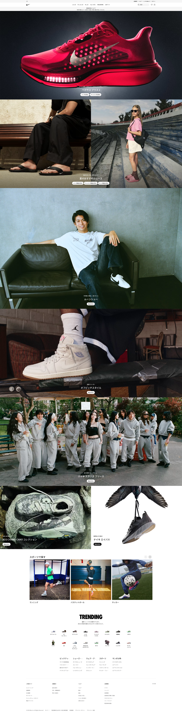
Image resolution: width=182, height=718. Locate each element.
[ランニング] (50, 581)
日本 (155, 683)
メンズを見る (84, 94)
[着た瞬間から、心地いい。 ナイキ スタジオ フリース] (91, 441)
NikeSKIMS (100, 4)
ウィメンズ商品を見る (90, 183)
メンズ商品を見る (77, 183)
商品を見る (91, 304)
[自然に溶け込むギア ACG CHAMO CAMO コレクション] (45, 517)
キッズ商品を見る (103, 183)
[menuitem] (141, 1)
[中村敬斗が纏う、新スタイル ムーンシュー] (91, 248)
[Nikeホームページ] (28, 5)
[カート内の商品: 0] (154, 4)
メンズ (74, 4)
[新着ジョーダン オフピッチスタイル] (91, 353)
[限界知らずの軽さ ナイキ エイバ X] (136, 517)
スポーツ (107, 4)
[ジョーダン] (27, 1)
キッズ (86, 4)
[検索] (138, 4)
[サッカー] (132, 581)
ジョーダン (93, 4)
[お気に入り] (151, 4)
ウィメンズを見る (95, 94)
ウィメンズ (80, 4)
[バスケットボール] (91, 581)
